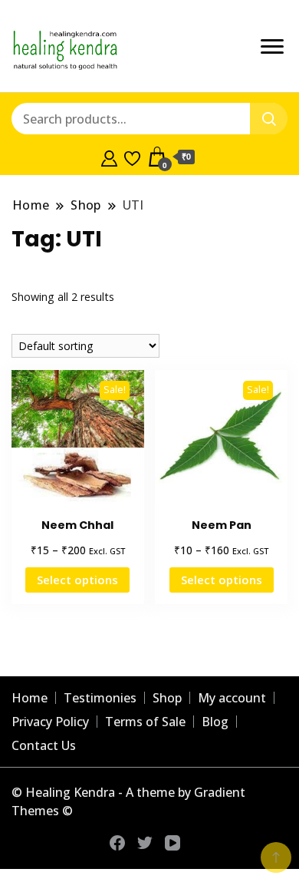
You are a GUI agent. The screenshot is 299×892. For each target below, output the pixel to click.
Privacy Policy (50, 721)
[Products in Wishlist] (132, 156)
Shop (167, 697)
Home (30, 697)
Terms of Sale (145, 721)
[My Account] (109, 156)
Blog (215, 721)
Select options (77, 579)
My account (232, 697)
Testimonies (100, 697)
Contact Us (44, 745)
